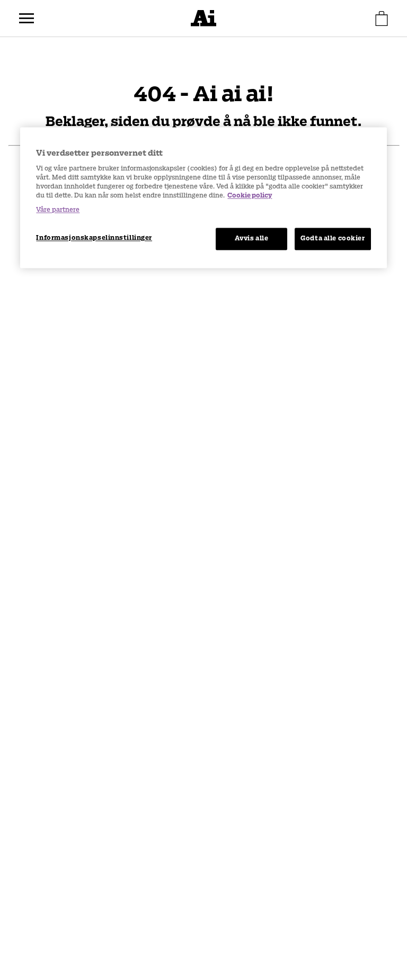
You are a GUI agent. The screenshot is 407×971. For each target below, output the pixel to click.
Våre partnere (57, 209)
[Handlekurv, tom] (381, 18)
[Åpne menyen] (26, 18)
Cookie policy (249, 195)
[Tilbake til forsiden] (203, 18)
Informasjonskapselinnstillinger (94, 237)
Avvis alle (252, 238)
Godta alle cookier (332, 238)
